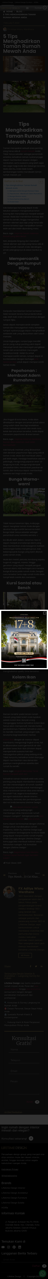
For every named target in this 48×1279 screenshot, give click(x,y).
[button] (45, 613)
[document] (24, 639)
